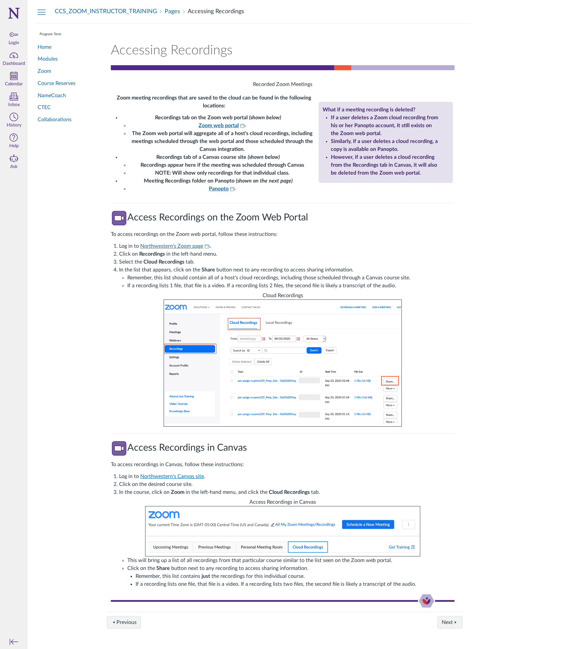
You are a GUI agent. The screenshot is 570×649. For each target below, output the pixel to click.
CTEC (44, 107)
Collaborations (55, 119)
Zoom (44, 71)
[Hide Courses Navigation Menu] (42, 12)
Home (44, 47)
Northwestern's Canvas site (172, 476)
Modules (48, 59)
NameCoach (52, 95)
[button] (14, 120)
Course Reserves (57, 83)
